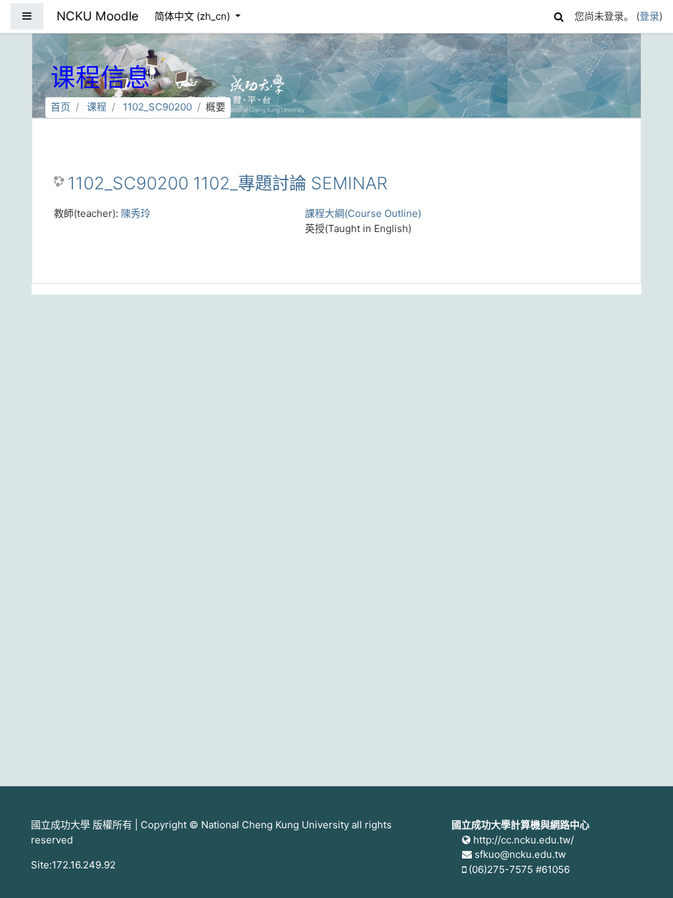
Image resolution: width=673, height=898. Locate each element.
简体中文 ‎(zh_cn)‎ (193, 16)
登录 (649, 16)
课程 (96, 107)
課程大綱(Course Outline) (363, 213)
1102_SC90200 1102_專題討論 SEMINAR (228, 183)
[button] (558, 15)
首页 (60, 107)
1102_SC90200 (157, 107)
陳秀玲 (136, 213)
